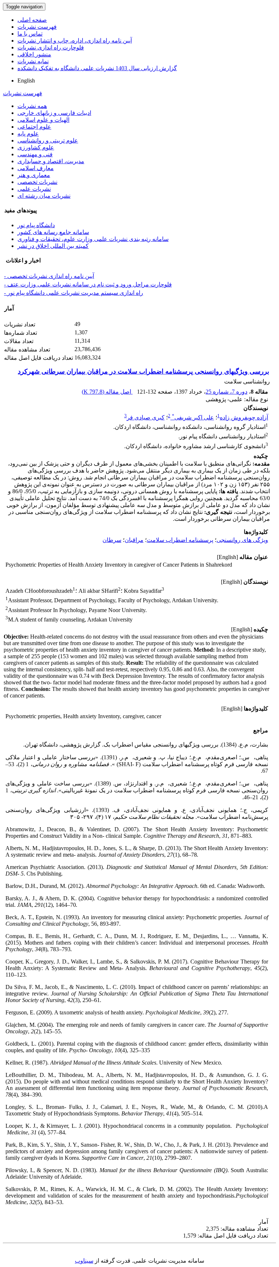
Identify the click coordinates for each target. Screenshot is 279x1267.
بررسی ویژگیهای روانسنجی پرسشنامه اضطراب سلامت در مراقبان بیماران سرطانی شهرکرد (143, 371)
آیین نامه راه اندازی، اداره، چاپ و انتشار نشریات (74, 40)
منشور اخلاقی (34, 54)
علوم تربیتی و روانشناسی (47, 140)
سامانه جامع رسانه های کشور (53, 232)
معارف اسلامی (35, 168)
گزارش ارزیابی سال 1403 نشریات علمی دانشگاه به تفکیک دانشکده (97, 68)
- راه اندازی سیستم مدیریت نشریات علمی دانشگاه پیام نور (73, 293)
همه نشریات (32, 106)
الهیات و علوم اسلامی (43, 120)
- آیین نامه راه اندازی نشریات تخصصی (49, 276)
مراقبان (134, 540)
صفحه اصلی (32, 20)
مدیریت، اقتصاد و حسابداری (50, 161)
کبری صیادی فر (146, 417)
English (26, 80)
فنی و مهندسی (35, 154)
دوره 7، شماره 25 (226, 392)
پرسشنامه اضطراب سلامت (180, 540)
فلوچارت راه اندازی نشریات (50, 47)
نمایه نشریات (33, 61)
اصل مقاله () (107, 392)
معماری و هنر (33, 175)
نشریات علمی (34, 189)
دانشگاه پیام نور (36, 225)
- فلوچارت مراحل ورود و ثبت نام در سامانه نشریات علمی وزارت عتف (88, 284)
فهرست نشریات (37, 27)
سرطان (111, 540)
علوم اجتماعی (34, 127)
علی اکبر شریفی (193, 417)
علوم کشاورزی (35, 147)
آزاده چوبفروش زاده (244, 417)
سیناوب (84, 1261)
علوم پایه (28, 133)
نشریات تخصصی (37, 182)
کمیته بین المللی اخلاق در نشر (53, 246)
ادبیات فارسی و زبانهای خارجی (54, 113)
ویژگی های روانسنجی (242, 540)
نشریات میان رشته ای (43, 196)
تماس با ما (30, 34)
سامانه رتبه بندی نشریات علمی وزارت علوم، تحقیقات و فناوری (93, 239)
